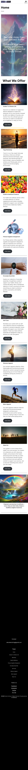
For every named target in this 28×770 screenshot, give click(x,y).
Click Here (7, 124)
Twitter (14, 690)
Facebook (14, 686)
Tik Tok (14, 692)
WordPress (14, 697)
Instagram (14, 688)
